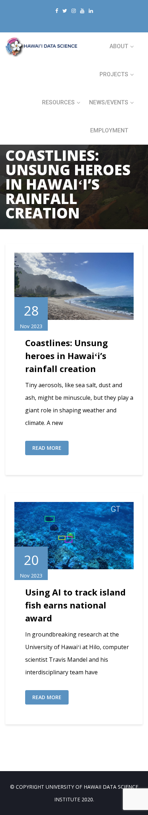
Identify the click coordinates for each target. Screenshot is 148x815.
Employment (109, 130)
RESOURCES (58, 102)
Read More (46, 447)
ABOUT (119, 46)
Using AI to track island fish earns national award (75, 605)
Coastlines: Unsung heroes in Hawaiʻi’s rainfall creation (66, 356)
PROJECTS (114, 74)
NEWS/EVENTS (108, 102)
